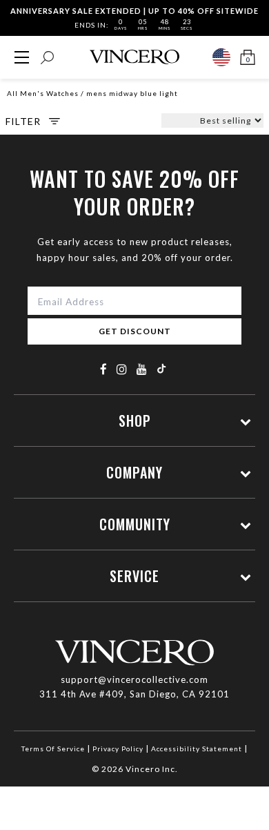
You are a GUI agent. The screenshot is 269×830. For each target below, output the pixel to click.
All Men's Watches (43, 93)
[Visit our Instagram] (122, 369)
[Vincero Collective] (134, 57)
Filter (23, 121)
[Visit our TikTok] (161, 368)
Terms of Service (53, 748)
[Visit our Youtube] (142, 369)
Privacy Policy (117, 748)
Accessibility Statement (196, 748)
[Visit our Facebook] (104, 369)
